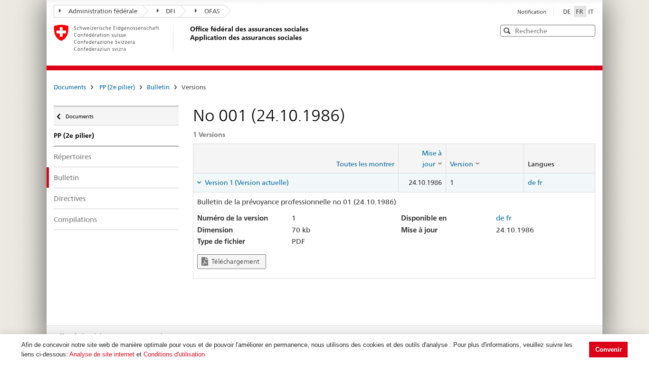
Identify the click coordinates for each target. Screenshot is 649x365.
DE (567, 11)
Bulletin (158, 87)
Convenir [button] (608, 349)
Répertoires (72, 156)
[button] (587, 30)
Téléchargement (234, 261)
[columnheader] (422, 158)
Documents (70, 87)
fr (539, 182)
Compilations (75, 219)
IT (590, 11)
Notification (531, 12)
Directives (70, 198)
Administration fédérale (102, 11)
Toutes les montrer (365, 164)
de (532, 182)
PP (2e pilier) (117, 87)
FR (580, 11)
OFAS (212, 11)
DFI (170, 11)
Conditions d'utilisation (174, 354)
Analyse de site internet (101, 354)
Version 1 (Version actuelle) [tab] (246, 182)
